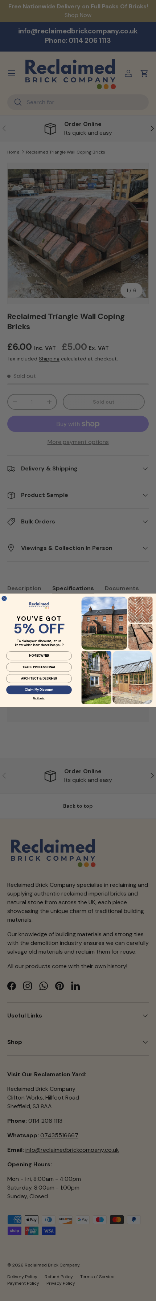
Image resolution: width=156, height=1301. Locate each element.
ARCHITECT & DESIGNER (39, 679)
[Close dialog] (4, 598)
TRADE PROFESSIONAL (39, 667)
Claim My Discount (39, 690)
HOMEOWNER (39, 656)
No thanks (39, 698)
